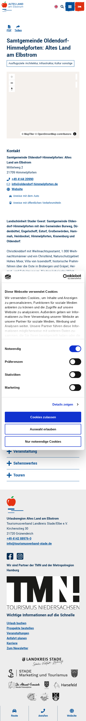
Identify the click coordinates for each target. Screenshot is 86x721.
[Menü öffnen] (70, 6)
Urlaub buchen (16, 623)
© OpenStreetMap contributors (53, 134)
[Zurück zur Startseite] (12, 7)
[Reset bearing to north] (12, 89)
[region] (43, 105)
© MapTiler (28, 134)
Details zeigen (62, 404)
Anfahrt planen (17, 638)
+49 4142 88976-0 (19, 538)
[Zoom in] (12, 77)
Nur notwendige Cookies (43, 441)
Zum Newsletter (17, 648)
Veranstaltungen (18, 633)
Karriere (12, 643)
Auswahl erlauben (43, 429)
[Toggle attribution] (74, 133)
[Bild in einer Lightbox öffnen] (43, 592)
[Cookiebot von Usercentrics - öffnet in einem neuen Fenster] (63, 277)
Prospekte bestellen (20, 628)
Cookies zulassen (43, 417)
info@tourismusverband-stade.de (29, 543)
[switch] (75, 361)
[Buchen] (79, 6)
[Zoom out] (12, 83)
